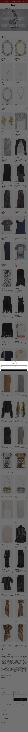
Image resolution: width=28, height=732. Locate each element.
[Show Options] (26, 366)
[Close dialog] (27, 361)
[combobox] (20, 366)
